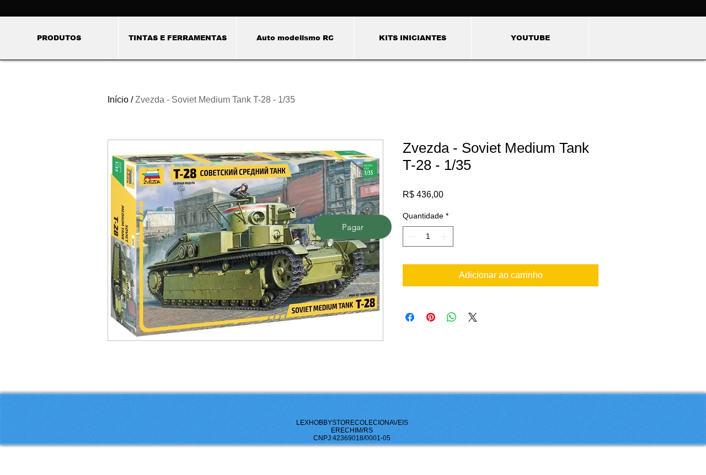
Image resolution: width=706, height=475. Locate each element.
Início (118, 99)
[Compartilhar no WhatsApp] (451, 317)
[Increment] (445, 236)
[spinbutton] (428, 236)
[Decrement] (411, 236)
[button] (177, 38)
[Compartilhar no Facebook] (409, 317)
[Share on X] (472, 317)
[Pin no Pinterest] (430, 317)
